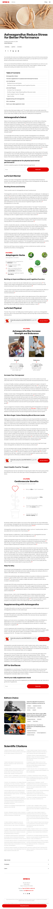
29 (30, 598)
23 (33, 525)
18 (40, 439)
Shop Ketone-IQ (24, 905)
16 (48, 434)
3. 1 (4, 755)
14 (33, 395)
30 (17, 624)
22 (32, 525)
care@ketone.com (28, 890)
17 (31, 436)
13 (37, 385)
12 (38, 303)
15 (47, 408)
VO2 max (33, 408)
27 (9, 579)
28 (14, 590)
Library (13, 2)
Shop (46, 2)
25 (35, 535)
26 (31, 561)
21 (31, 454)
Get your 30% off (44, 320)
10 (32, 285)
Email (6, 169)
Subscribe (38, 169)
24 (34, 525)
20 (40, 451)
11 (47, 300)
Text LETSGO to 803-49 (28, 888)
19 (16, 451)
